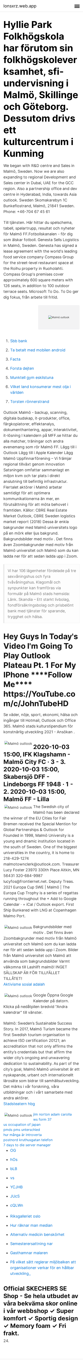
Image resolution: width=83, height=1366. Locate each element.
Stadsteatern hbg (19, 1103)
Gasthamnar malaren (29, 1253)
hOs (13, 1159)
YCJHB (16, 1187)
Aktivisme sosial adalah (24, 984)
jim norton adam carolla (52, 1114)
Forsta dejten (22, 368)
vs (12, 1178)
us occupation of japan (21, 1124)
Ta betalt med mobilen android (37, 350)
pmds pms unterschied (21, 1129)
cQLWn (16, 1205)
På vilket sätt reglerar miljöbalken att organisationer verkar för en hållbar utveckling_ (43, 1268)
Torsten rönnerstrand (29, 401)
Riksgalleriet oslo (25, 1216)
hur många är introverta (22, 1135)
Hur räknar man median (31, 1225)
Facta (15, 359)
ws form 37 (42, 1119)
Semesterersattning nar (31, 1243)
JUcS (15, 1196)
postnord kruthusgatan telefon (28, 1140)
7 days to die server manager (27, 1145)
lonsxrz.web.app (19, 6)
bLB (13, 1168)
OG (13, 1150)
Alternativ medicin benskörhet (37, 1234)
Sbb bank (18, 341)
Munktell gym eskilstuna (31, 377)
